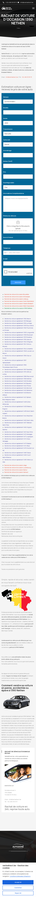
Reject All (18, 893)
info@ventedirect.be (26, 2)
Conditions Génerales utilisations (20, 876)
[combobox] (5, 253)
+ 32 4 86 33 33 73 (11, 2)
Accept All (18, 882)
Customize (18, 888)
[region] (18, 880)
